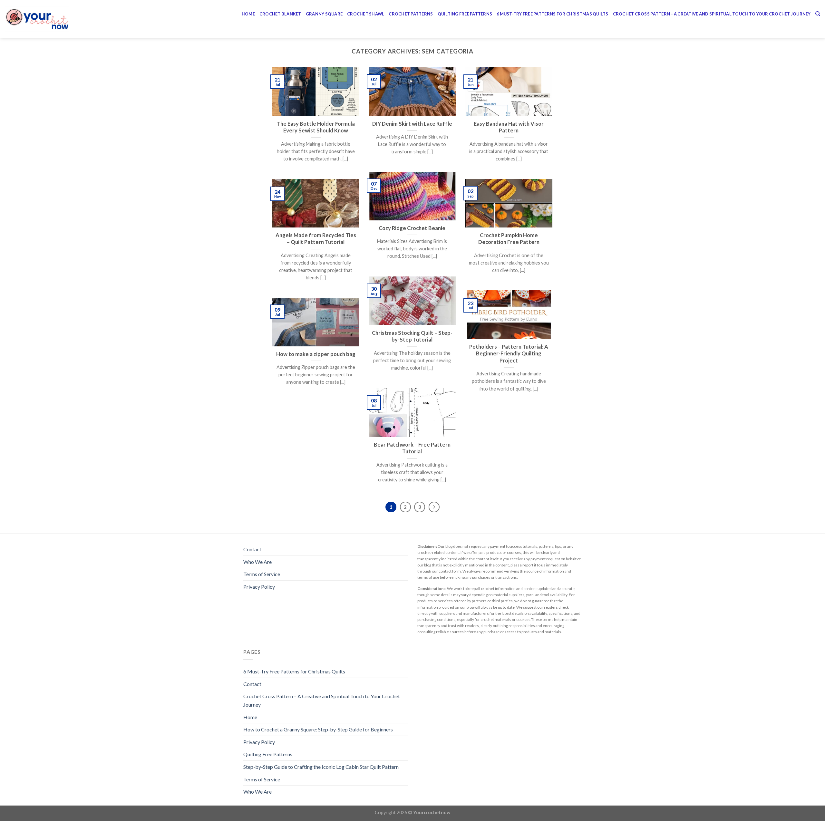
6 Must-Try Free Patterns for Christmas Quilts (552, 13)
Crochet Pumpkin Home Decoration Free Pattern (508, 239)
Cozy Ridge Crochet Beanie (412, 228)
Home (248, 13)
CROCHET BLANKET (280, 13)
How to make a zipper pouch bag (315, 354)
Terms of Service (261, 574)
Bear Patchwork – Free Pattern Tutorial (412, 448)
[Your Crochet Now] (37, 19)
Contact (252, 549)
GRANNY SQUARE (324, 13)
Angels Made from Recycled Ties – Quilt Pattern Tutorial (316, 239)
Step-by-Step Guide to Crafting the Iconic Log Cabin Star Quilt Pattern (321, 767)
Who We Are (257, 562)
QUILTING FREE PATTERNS (465, 13)
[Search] (817, 14)
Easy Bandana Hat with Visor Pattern (509, 127)
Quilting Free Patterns (267, 754)
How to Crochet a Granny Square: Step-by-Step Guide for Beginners (318, 729)
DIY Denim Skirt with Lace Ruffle (412, 124)
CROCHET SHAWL (365, 13)
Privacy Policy (259, 587)
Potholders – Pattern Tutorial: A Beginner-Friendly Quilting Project (508, 353)
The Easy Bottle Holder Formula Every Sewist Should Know (316, 127)
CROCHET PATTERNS (411, 13)
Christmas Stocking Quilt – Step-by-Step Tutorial (412, 336)
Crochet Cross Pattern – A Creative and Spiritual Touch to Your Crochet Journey (712, 13)
